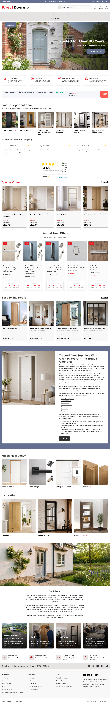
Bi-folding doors (66, 401)
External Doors (7, 130)
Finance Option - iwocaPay (64, 686)
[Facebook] (88, 666)
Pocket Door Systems (61, 131)
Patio (66, 14)
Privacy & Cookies (61, 684)
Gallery (106, 1)
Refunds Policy (60, 681)
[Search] (59, 7)
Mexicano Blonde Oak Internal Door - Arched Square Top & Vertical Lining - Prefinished (14, 214)
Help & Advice (99, 1)
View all (104, 182)
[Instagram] (93, 666)
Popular (102, 14)
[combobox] (76, 7)
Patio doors (64, 407)
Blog (93, 1)
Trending (5, 535)
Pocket (29, 14)
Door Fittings (34, 487)
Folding (54, 14)
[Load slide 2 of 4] (54, 68)
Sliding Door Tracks (63, 487)
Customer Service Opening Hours (12, 692)
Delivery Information (35, 686)
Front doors (64, 409)
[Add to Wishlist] (24, 188)
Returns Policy (33, 689)
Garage (73, 14)
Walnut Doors (79, 535)
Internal (14, 14)
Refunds (93, 701)
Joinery (87, 14)
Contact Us (32, 684)
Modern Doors (43, 535)
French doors (65, 403)
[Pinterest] (102, 666)
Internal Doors (25, 130)
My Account (5, 678)
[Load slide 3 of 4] (56, 68)
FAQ (30, 681)
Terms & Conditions (62, 678)
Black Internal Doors (79, 131)
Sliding (22, 14)
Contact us (65, 615)
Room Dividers (45, 14)
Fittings (94, 14)
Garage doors (65, 411)
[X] (106, 666)
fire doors (73, 414)
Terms (88, 701)
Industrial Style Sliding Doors (98, 131)
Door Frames (7, 487)
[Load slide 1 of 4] (52, 68)
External (6, 14)
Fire (61, 14)
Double (36, 14)
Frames (80, 14)
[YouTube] (97, 666)
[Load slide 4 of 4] (58, 68)
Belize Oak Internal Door (10, 328)
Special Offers (55, 18)
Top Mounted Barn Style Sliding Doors (44, 132)
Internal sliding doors (67, 399)
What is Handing (7, 689)
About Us (64, 438)
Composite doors (66, 405)
